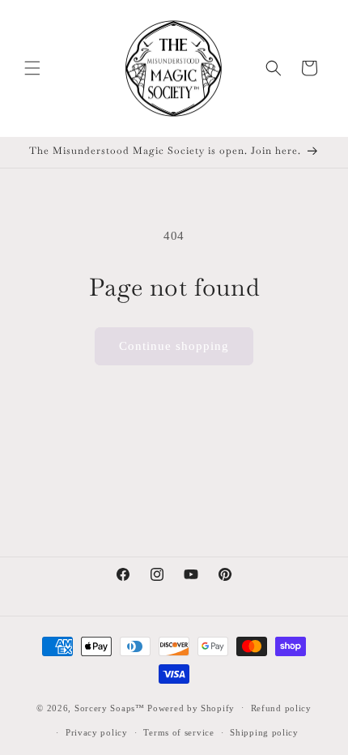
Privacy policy (97, 732)
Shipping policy (264, 732)
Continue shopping (174, 345)
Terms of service (178, 732)
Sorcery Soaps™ (109, 707)
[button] (32, 68)
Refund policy (281, 708)
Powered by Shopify (191, 707)
